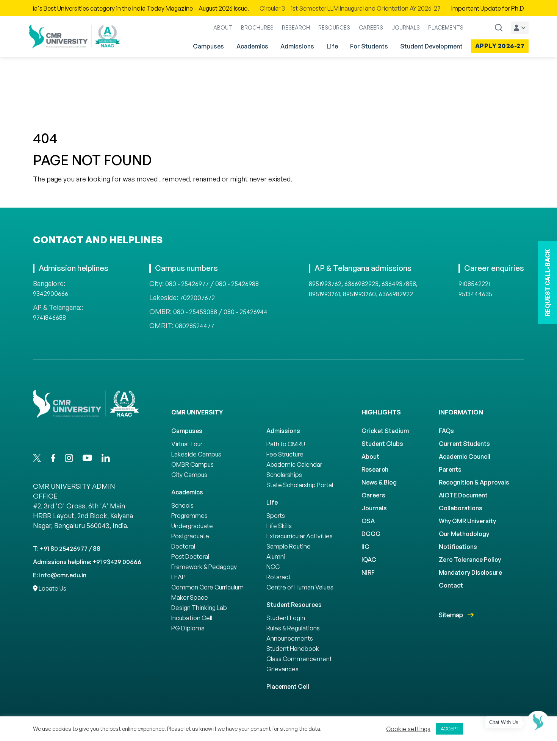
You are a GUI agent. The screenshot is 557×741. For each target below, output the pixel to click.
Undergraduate (192, 526)
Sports (275, 515)
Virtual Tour (186, 444)
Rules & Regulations (293, 628)
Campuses (208, 46)
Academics (252, 46)
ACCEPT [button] (449, 728)
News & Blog (379, 482)
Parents (450, 469)
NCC (273, 567)
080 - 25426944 (246, 312)
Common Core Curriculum (207, 587)
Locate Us (52, 588)
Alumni (275, 556)
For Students (369, 46)
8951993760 (359, 294)
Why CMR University (467, 521)
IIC (365, 546)
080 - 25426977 (187, 284)
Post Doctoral (190, 556)
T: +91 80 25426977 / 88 (66, 548)
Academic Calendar (294, 464)
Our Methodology (464, 534)
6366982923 (361, 284)
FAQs (446, 431)
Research (374, 469)
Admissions (297, 46)
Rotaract (278, 577)
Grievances (282, 669)
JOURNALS (405, 27)
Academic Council (464, 456)
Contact (451, 585)
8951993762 (325, 284)
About (370, 456)
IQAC (368, 559)
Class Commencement (299, 659)
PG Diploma (188, 628)
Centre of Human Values (299, 587)
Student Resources (294, 604)
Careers (373, 495)
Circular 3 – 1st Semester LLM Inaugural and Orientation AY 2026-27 (326, 8)
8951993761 (324, 294)
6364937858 (399, 284)
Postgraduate (190, 536)
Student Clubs (382, 443)
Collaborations (460, 508)
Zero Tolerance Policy (470, 559)
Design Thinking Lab (199, 607)
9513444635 (475, 294)
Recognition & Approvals (474, 482)
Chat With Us (503, 722)
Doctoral (183, 546)
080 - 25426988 (237, 284)
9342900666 (50, 293)
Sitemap (451, 615)
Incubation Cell (191, 618)
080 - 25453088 (195, 312)
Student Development (431, 46)
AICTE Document (463, 495)
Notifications (458, 546)
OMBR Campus (192, 464)
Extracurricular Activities (299, 536)
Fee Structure (285, 454)
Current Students (464, 443)
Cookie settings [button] (408, 728)
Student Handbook (292, 648)
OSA (368, 521)
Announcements (289, 638)
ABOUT (222, 27)
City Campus (189, 474)
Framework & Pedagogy (204, 567)
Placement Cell (287, 686)
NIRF (368, 572)
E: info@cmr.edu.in (59, 575)
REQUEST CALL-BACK (547, 282)
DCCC (370, 534)
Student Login (285, 618)
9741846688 (49, 317)
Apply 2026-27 (500, 46)
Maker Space (189, 597)
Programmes (189, 515)
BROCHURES (257, 27)
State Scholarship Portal (299, 485)
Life (332, 46)
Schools (182, 505)
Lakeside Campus (196, 454)
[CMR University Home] (74, 36)
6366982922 (396, 294)
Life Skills (279, 526)
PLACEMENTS (445, 27)
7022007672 (197, 298)
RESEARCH (296, 27)
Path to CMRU (285, 444)
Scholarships (284, 474)
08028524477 (194, 326)
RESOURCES (334, 27)
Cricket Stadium (385, 431)
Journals (374, 508)
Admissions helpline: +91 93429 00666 (87, 562)
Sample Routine (288, 546)
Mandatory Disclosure (470, 572)
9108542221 (474, 284)
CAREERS (371, 27)
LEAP (178, 577)
